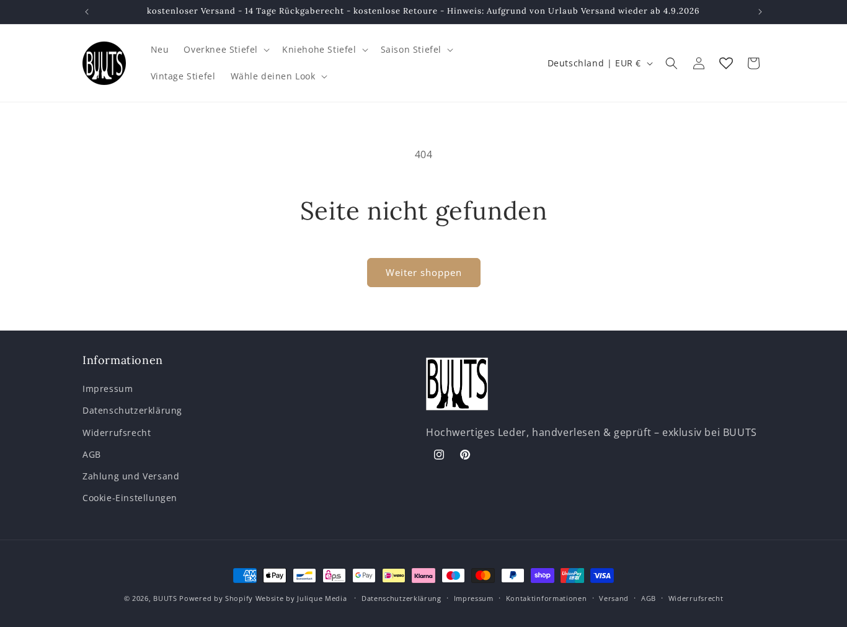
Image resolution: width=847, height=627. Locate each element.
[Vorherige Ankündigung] (86, 12)
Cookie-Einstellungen (129, 498)
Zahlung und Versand (130, 476)
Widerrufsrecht (116, 432)
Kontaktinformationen (546, 598)
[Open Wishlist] (726, 63)
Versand (614, 598)
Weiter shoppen (424, 272)
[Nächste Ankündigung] (760, 12)
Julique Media (322, 598)
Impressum (107, 388)
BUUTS (165, 598)
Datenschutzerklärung (132, 410)
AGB (91, 454)
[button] (225, 50)
